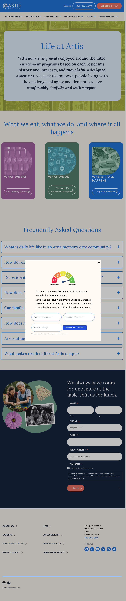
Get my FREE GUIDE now (75, 327)
